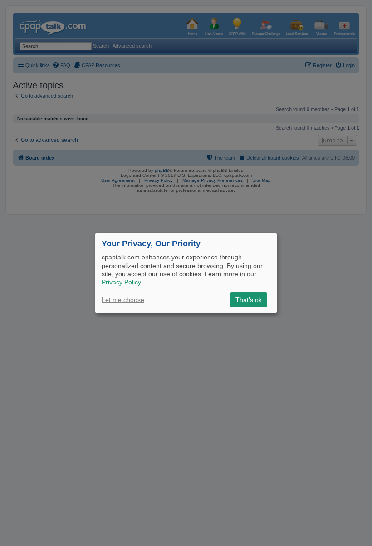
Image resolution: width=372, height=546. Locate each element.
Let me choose (123, 299)
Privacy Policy (121, 282)
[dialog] (186, 273)
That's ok (248, 299)
